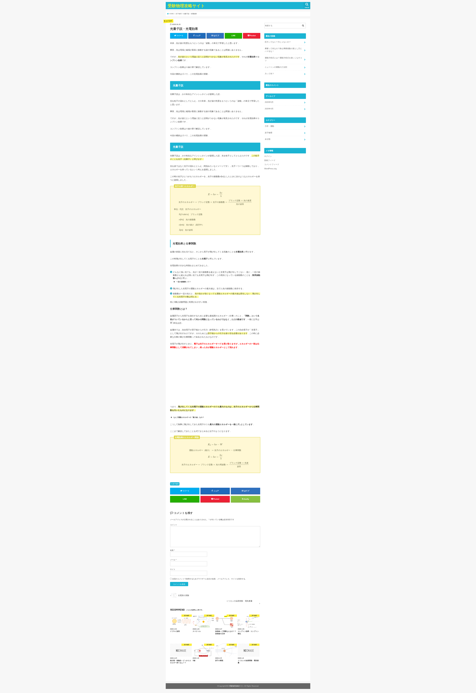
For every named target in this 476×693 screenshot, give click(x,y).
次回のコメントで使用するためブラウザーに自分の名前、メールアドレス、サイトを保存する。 (209, 579)
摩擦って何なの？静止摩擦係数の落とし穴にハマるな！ (283, 50)
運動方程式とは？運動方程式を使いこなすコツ (283, 59)
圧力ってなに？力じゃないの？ (278, 42)
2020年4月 (269, 109)
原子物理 (176, 484)
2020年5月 (269, 102)
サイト (172, 569)
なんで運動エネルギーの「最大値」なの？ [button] (188, 417)
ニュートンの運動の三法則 (276, 67)
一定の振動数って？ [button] (183, 282)
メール (173, 560)
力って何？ (269, 74)
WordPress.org (270, 169)
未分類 (267, 139)
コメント (173, 525)
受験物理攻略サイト (186, 5)
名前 (172, 550)
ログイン (268, 156)
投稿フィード (269, 160)
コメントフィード (271, 164)
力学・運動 (269, 126)
